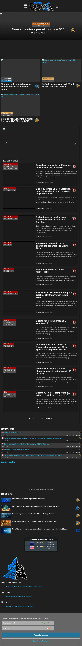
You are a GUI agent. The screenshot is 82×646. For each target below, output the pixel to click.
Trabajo (40, 587)
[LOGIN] (57, 6)
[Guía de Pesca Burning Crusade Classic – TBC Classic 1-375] (20, 105)
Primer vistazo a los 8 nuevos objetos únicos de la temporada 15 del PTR (53, 371)
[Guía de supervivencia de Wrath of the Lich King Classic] (61, 70)
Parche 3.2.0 (8, 396)
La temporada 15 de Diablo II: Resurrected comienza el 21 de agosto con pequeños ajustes (51, 347)
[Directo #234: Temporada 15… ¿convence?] (19, 329)
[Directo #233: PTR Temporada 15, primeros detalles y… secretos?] (19, 401)
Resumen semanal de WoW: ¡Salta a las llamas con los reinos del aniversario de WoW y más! (33, 438)
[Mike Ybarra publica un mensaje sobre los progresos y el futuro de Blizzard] (6, 530)
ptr (5, 372)
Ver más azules (8, 462)
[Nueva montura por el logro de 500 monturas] (6, 500)
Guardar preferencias (41, 641)
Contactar (21, 587)
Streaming (8, 324)
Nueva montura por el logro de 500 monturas (28, 499)
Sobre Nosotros (11, 587)
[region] (40, 143)
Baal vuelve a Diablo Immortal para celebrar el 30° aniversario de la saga (54, 294)
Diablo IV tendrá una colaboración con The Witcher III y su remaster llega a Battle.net (53, 191)
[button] (6, 143)
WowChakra (6, 78)
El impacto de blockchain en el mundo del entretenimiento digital (16, 86)
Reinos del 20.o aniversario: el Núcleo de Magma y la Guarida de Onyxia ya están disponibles (33, 455)
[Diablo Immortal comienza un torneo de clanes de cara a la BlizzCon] (19, 226)
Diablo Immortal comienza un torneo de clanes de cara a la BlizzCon (51, 219)
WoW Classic (48, 78)
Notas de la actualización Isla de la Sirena (17, 450)
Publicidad (27, 596)
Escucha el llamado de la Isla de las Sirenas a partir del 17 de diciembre (26, 444)
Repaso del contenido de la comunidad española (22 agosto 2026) (52, 245)
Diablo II (7, 245)
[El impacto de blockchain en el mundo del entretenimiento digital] (20, 70)
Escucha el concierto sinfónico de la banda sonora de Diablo (53, 166)
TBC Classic (6, 115)
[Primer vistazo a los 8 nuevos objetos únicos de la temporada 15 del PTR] (19, 377)
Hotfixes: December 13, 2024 (13, 432)
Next (48, 418)
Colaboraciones (31, 587)
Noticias (41, 25)
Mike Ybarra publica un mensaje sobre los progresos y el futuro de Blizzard (40, 529)
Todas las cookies (41, 635)
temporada (8, 346)
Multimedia (8, 166)
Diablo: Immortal (11, 168)
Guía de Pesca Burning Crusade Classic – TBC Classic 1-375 (17, 120)
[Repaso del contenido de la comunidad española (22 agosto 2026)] (19, 252)
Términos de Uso (28, 606)
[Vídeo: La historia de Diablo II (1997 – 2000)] (19, 278)
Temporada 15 (9, 322)
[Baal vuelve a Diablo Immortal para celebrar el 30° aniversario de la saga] (19, 301)
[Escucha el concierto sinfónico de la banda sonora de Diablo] (19, 174)
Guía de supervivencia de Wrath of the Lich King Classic (58, 85)
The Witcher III (10, 190)
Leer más (45, 619)
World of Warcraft (41, 23)
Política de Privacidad (13, 606)
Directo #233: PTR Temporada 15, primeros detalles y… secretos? (53, 394)
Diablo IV (7, 164)
